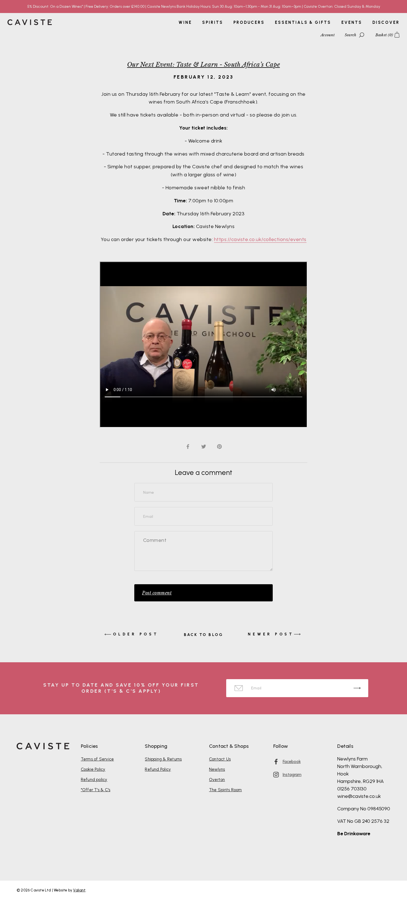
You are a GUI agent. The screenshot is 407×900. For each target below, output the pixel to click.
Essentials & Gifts (303, 22)
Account (328, 35)
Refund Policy (158, 769)
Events (351, 22)
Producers (249, 22)
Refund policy (94, 779)
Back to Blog (203, 634)
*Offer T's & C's (95, 789)
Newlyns (217, 769)
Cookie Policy (93, 769)
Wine (185, 22)
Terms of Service (97, 759)
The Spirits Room (225, 789)
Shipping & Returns (163, 759)
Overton (217, 779)
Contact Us (220, 759)
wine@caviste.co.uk (359, 796)
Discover (386, 22)
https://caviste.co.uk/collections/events (260, 239)
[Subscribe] (357, 688)
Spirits (212, 22)
